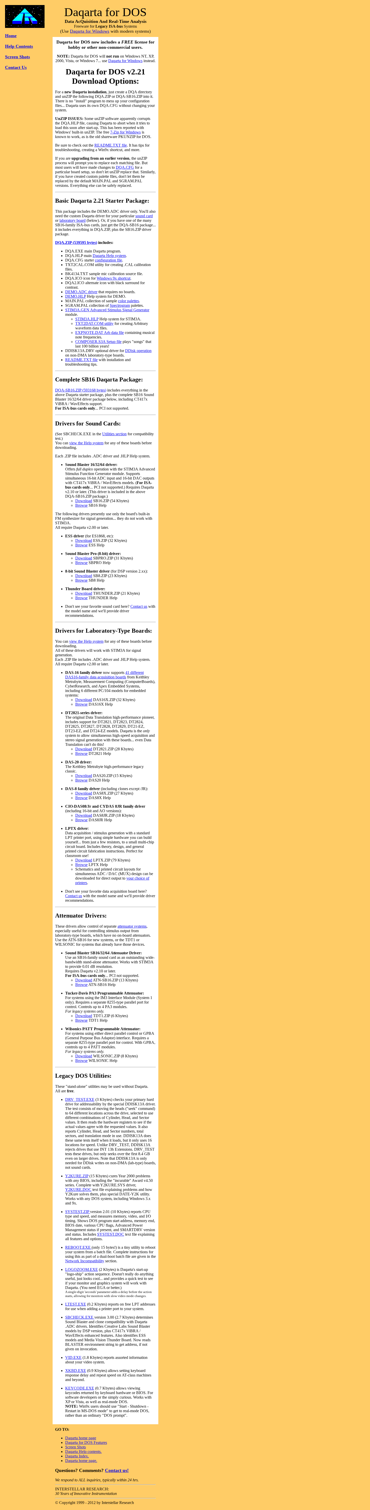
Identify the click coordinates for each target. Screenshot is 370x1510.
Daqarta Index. (77, 1456)
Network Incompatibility (84, 1261)
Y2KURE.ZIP (76, 1176)
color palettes (128, 301)
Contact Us (16, 67)
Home (11, 35)
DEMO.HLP (75, 296)
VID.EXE (73, 1357)
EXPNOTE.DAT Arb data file (99, 332)
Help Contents (19, 46)
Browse (81, 505)
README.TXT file (110, 145)
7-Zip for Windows (125, 132)
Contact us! (117, 1470)
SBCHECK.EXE (79, 1317)
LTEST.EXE (75, 1304)
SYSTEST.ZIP (77, 1212)
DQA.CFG (125, 167)
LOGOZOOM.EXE (81, 1269)
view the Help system (86, 443)
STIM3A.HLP (86, 319)
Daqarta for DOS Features (86, 1442)
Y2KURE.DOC (78, 1189)
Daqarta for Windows (89, 31)
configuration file (108, 260)
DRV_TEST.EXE (79, 1099)
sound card (144, 216)
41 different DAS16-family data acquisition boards (104, 674)
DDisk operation (138, 351)
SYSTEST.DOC (110, 1234)
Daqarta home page (80, 1438)
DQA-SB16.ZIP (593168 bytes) (80, 390)
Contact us (138, 606)
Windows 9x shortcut (113, 278)
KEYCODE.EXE (79, 1388)
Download (83, 501)
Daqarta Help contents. (83, 1451)
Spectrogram (120, 305)
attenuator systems (132, 926)
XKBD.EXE (75, 1370)
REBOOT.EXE (78, 1247)
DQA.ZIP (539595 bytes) (76, 242)
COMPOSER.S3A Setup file (98, 341)
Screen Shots (17, 56)
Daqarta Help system (109, 255)
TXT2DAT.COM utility (94, 323)
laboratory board (72, 220)
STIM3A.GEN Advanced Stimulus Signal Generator (107, 310)
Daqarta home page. (81, 1460)
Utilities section (114, 434)
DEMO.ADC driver (81, 292)
